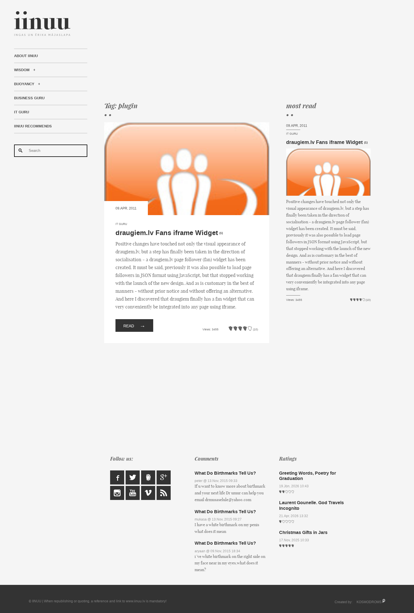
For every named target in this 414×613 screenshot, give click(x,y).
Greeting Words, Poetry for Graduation (307, 476)
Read (134, 325)
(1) (221, 233)
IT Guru (21, 112)
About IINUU (26, 55)
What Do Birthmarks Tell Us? (225, 473)
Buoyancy (24, 84)
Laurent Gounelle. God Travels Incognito (311, 505)
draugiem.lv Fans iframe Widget (166, 233)
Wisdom (22, 70)
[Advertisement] (237, 50)
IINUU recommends (33, 126)
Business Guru (29, 98)
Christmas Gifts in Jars (303, 532)
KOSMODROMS (369, 602)
